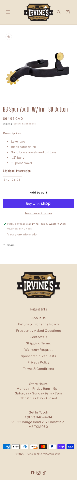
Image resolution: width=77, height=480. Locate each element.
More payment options (38, 213)
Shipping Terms (38, 343)
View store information (22, 234)
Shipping (7, 123)
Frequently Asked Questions (38, 331)
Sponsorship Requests (38, 356)
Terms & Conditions (38, 369)
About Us (38, 318)
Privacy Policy (38, 362)
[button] (8, 12)
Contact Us (38, 337)
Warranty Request (38, 350)
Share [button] (11, 245)
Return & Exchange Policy (38, 324)
